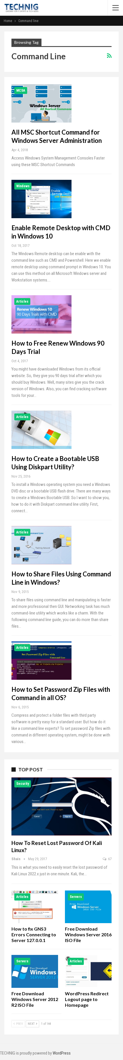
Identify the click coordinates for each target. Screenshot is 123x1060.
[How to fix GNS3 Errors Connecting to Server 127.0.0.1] (34, 906)
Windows (22, 186)
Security (22, 784)
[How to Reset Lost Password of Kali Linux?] (61, 806)
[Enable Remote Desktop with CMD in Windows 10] (41, 199)
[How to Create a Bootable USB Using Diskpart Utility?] (41, 430)
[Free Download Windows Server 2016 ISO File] (88, 906)
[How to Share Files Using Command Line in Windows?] (41, 545)
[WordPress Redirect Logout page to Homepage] (88, 971)
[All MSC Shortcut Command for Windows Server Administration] (41, 103)
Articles (22, 302)
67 (109, 859)
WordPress (62, 1053)
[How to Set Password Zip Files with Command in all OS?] (41, 660)
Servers (76, 897)
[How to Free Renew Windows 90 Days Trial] (41, 314)
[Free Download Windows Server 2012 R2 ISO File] (34, 971)
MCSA (20, 90)
